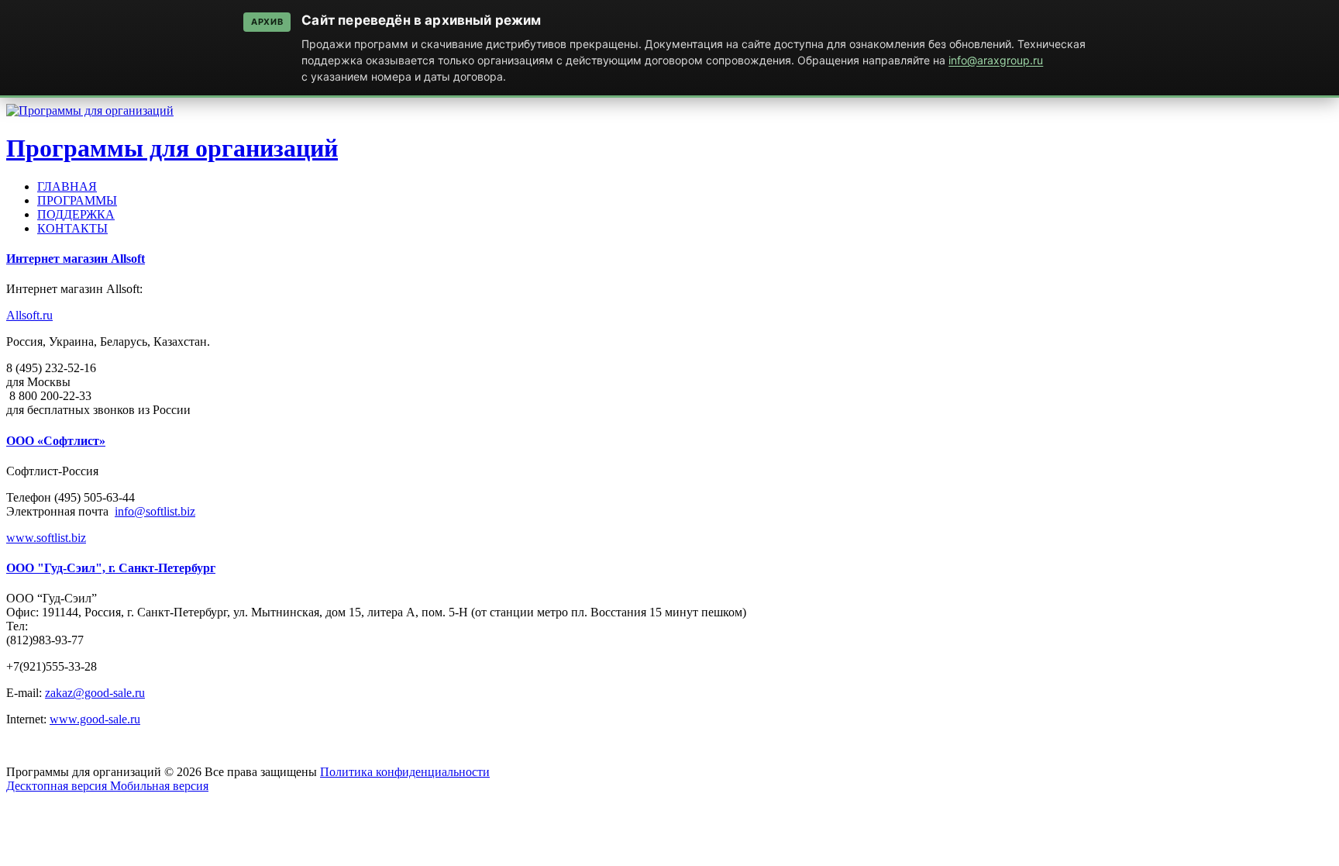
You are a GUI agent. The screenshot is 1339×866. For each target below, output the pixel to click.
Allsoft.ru (29, 315)
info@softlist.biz (155, 511)
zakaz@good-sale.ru (95, 692)
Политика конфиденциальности (405, 771)
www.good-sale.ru (95, 719)
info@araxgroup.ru (995, 60)
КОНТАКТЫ (72, 228)
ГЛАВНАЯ (67, 186)
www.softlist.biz (46, 537)
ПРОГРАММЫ (77, 200)
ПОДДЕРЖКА (76, 214)
